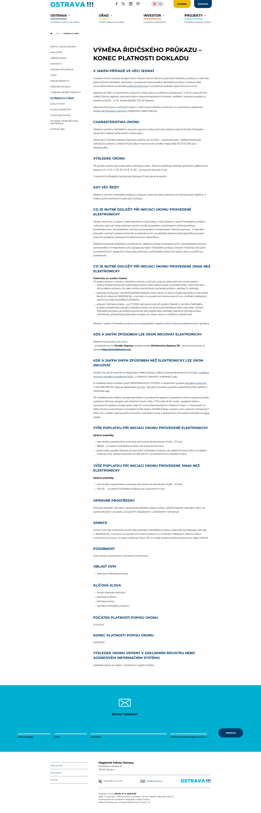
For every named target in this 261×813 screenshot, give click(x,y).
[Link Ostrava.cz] (196, 781)
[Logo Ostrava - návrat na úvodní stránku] (72, 7)
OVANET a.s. (145, 802)
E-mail (57, 737)
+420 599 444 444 (113, 781)
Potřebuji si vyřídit (71, 33)
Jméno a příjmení (25, 737)
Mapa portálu (56, 765)
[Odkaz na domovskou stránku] (51, 33)
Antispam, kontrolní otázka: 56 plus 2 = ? (188, 737)
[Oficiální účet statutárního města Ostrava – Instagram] (138, 4)
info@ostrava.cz (154, 781)
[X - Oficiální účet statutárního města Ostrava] (123, 4)
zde (175, 376)
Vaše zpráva (96, 737)
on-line (141, 387)
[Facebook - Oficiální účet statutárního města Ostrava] (116, 4)
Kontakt (54, 780)
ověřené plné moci (138, 86)
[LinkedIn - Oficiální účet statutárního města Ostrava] (130, 4)
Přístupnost (55, 772)
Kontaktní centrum (116, 111)
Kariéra (182, 4)
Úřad (58, 33)
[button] (65, 18)
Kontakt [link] (203, 4)
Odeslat (231, 732)
